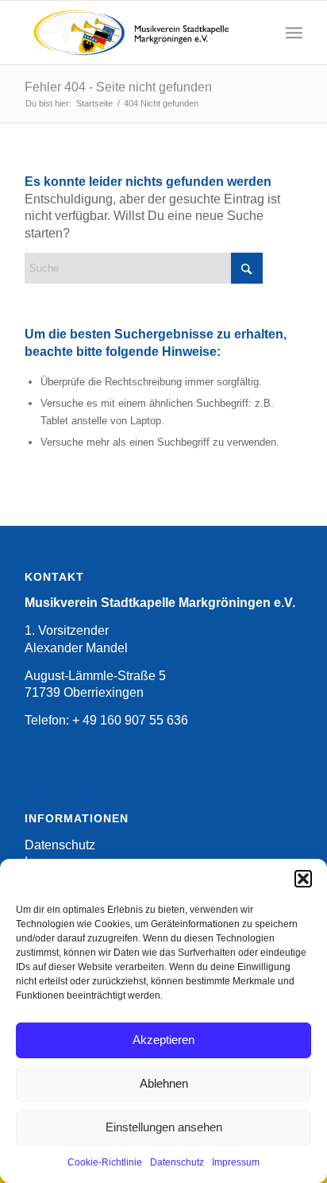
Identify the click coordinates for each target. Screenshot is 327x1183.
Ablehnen (164, 1083)
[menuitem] (294, 33)
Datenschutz (177, 1162)
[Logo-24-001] (136, 32)
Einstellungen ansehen (164, 1127)
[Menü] (294, 33)
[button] (303, 879)
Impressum (236, 1162)
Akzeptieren (163, 1039)
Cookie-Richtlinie (104, 1162)
